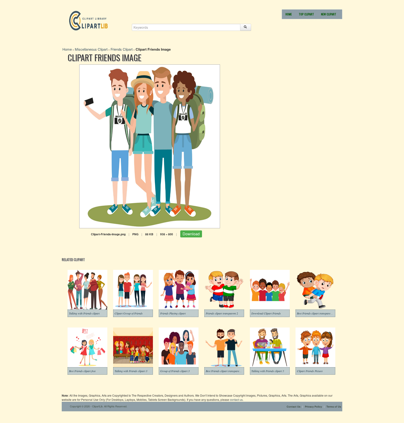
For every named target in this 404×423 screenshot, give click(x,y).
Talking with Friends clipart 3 (131, 371)
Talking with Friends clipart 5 (267, 371)
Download (191, 233)
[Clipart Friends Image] (149, 146)
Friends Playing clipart (173, 313)
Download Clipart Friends (266, 313)
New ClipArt (328, 14)
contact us (236, 400)
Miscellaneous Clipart (91, 49)
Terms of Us (333, 406)
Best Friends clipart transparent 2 (316, 313)
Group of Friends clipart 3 (175, 371)
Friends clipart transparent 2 (222, 313)
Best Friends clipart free (82, 371)
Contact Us (293, 406)
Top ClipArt (306, 14)
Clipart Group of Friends (129, 313)
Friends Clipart (122, 49)
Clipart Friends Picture (310, 371)
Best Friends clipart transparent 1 (224, 371)
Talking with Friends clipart (84, 313)
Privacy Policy (313, 406)
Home (288, 14)
